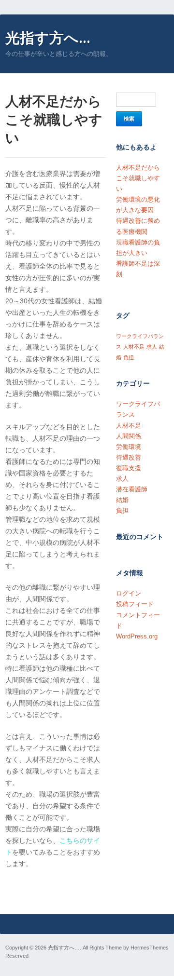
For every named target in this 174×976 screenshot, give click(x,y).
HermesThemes (149, 947)
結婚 (122, 499)
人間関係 (128, 436)
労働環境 (128, 446)
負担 (128, 357)
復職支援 (128, 468)
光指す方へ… (47, 37)
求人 (151, 347)
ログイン (128, 593)
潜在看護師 (131, 489)
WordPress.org (137, 636)
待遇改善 (128, 457)
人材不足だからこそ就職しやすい (138, 178)
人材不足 (134, 347)
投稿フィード (135, 604)
